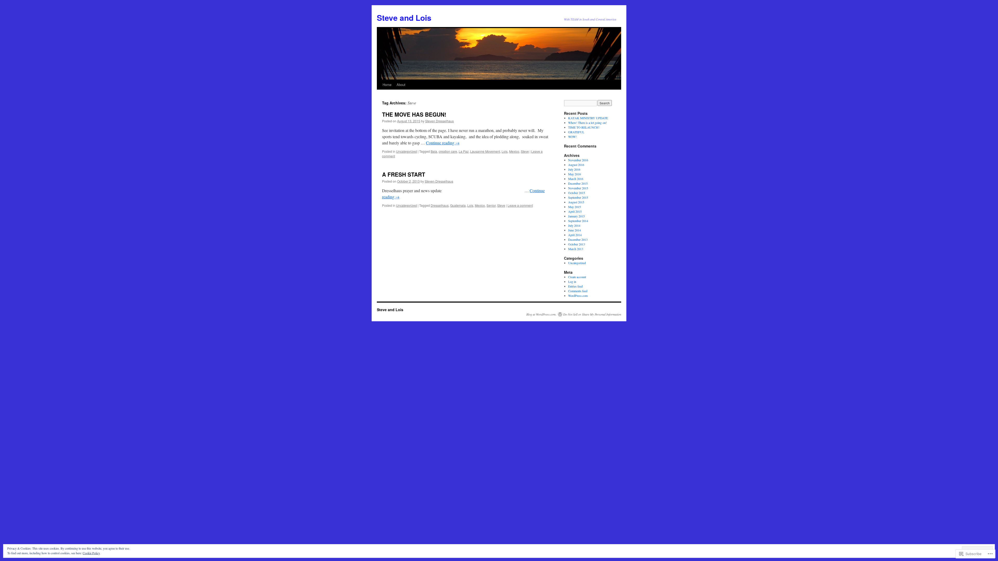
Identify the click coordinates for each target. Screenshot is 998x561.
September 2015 (578, 197)
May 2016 (574, 174)
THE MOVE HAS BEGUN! (414, 114)
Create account (577, 277)
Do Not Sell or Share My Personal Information (592, 314)
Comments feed (577, 291)
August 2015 (576, 202)
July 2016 (574, 169)
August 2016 (576, 165)
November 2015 (578, 188)
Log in (572, 281)
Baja (434, 151)
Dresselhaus (440, 205)
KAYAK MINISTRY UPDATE (588, 118)
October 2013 (576, 244)
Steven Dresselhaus (439, 121)
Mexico (514, 151)
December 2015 (578, 183)
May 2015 (574, 207)
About (401, 84)
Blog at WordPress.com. (541, 314)
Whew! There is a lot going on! (587, 123)
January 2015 (576, 216)
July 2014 (574, 225)
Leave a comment (520, 205)
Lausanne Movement (485, 151)
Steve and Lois (404, 17)
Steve (525, 151)
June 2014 (574, 230)
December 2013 (578, 239)
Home (387, 84)
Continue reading (442, 142)
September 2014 (578, 221)
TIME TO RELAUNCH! (583, 127)
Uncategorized (406, 151)
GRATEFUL (576, 132)
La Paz (464, 151)
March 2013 (575, 249)
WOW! (572, 137)
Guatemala (458, 205)
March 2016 (575, 179)
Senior (491, 205)
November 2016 (578, 160)
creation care (448, 151)
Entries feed (575, 286)
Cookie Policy (91, 553)
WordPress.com (578, 295)
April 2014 (575, 235)
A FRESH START (403, 174)
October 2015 (576, 193)
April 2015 (575, 211)
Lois (505, 151)
